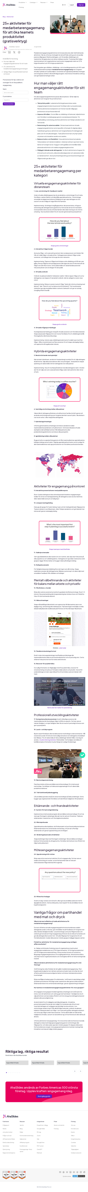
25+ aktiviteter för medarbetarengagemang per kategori (16, 68)
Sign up (81, 5)
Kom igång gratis (44, 1096)
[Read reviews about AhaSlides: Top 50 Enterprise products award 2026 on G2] (6, 1175)
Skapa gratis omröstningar (59, 246)
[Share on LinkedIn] (9, 52)
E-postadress (7, 96)
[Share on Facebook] (19, 52)
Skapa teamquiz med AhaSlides (59, 549)
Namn (5, 89)
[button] (22, 2)
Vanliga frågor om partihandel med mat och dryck (16, 73)
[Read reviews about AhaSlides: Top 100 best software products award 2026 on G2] (14, 1175)
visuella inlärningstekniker (47, 740)
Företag (21, 7)
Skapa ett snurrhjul (60, 406)
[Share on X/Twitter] (14, 52)
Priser (52, 2)
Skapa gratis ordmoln (60, 324)
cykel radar (62, 648)
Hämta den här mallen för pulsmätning (59, 708)
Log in (72, 5)
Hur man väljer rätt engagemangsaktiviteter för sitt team (16, 62)
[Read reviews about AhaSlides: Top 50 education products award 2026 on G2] (22, 1175)
